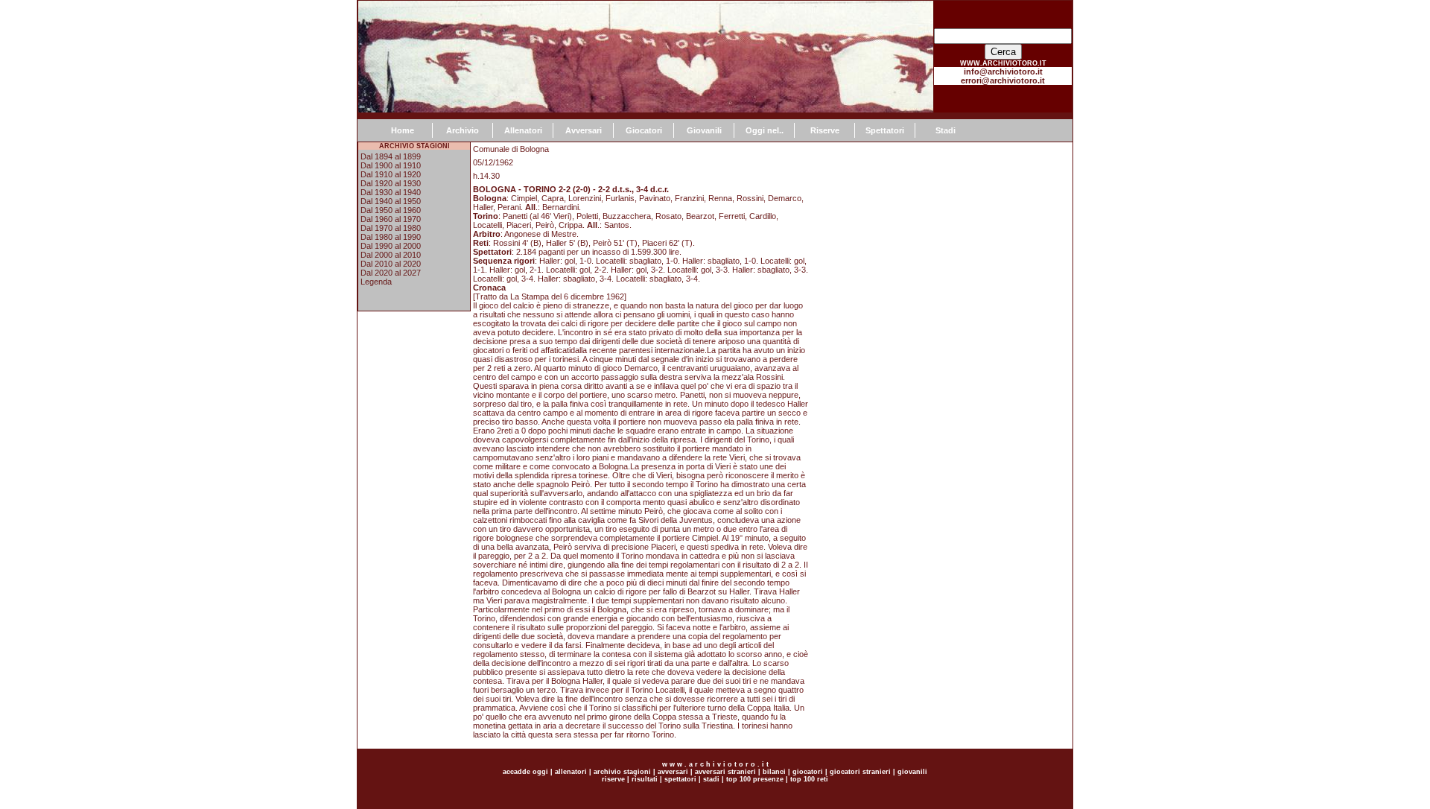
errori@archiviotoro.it (1003, 80)
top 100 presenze (755, 779)
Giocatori (644, 130)
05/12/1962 (493, 162)
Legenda (376, 281)
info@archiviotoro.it (1003, 71)
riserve (613, 779)
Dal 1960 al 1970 (390, 219)
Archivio (462, 130)
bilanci (774, 771)
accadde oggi (525, 771)
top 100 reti (809, 779)
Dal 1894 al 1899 (390, 156)
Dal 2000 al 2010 (390, 254)
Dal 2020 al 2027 (390, 272)
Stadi (945, 130)
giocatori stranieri (860, 771)
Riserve (824, 130)
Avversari (583, 130)
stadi (711, 779)
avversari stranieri (725, 771)
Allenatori (523, 130)
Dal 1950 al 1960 (390, 210)
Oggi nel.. (765, 130)
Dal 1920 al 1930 (390, 183)
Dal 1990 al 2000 (390, 245)
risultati (643, 779)
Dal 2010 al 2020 (390, 263)
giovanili (912, 771)
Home (402, 130)
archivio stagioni (621, 771)
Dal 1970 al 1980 (390, 227)
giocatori (807, 771)
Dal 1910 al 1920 (390, 174)
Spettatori (884, 130)
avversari (673, 771)
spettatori (680, 779)
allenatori (571, 771)
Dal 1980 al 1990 (390, 236)
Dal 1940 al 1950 (390, 201)
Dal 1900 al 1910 (390, 165)
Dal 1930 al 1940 (390, 192)
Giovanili (704, 130)
